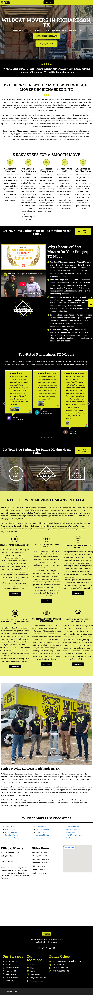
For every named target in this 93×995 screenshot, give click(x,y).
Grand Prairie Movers (74, 835)
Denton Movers (71, 838)
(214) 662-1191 (16, 862)
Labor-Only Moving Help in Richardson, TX (78, 620)
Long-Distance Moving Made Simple (46, 546)
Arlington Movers (72, 827)
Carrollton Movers (11, 835)
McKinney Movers (42, 835)
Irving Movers (41, 832)
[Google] (54, 948)
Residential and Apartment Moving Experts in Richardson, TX (15, 621)
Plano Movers (10, 829)
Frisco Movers (41, 827)
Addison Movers (11, 832)
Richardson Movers (12, 838)
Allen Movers (40, 838)
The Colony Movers (43, 829)
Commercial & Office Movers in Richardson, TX (46, 620)
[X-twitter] (43, 948)
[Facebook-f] (39, 948)
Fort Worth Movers (73, 829)
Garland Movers (72, 832)
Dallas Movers (10, 827)
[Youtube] (50, 948)
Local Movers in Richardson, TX (14, 545)
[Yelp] (46, 948)
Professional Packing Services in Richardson (78, 546)
